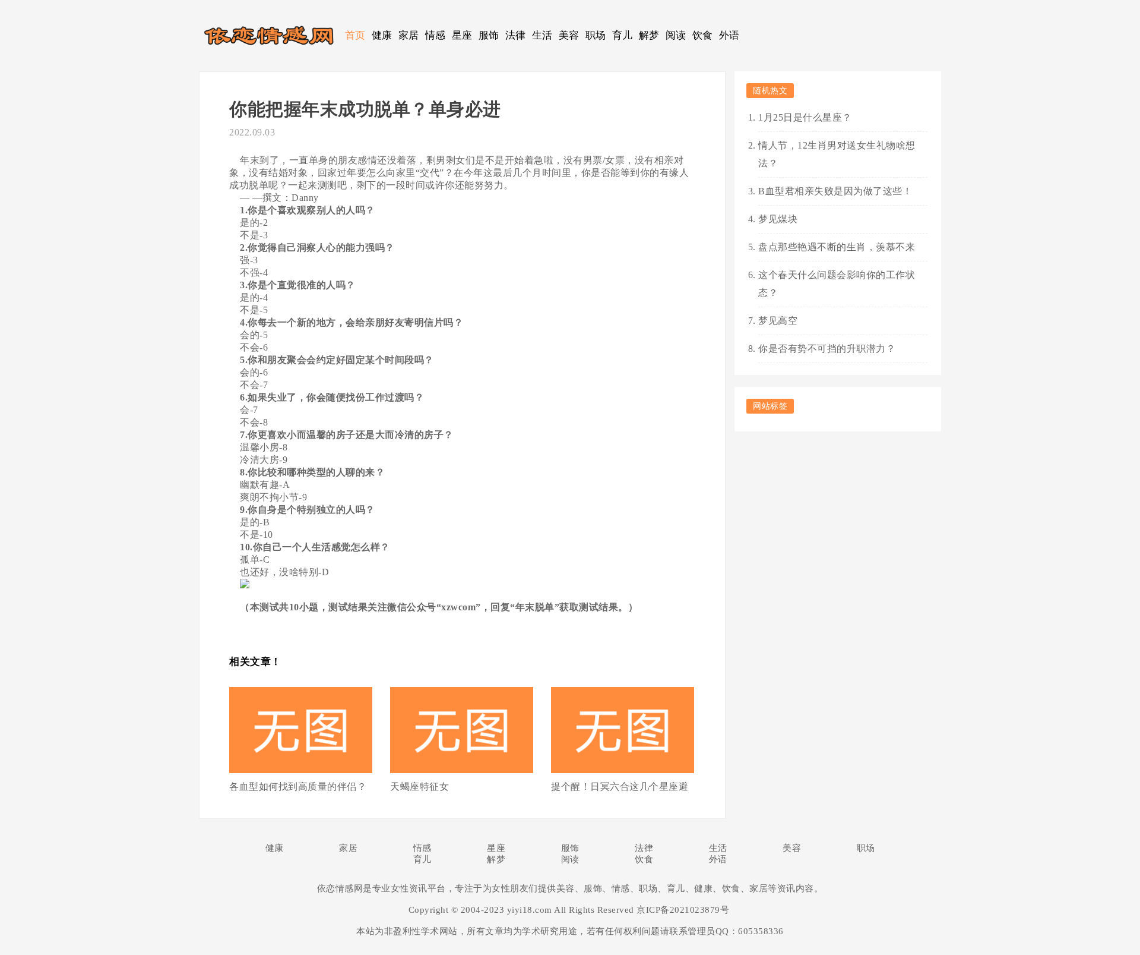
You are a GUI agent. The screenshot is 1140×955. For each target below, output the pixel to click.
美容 (569, 35)
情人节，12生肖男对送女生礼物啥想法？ (837, 154)
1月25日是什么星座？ (805, 117)
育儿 (622, 35)
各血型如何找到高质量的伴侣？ (297, 786)
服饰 (489, 35)
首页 (355, 35)
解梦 (649, 35)
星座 (462, 35)
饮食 (702, 35)
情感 (435, 35)
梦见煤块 (777, 219)
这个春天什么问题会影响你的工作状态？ (836, 284)
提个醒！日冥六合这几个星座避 (619, 786)
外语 (729, 35)
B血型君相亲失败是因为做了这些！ (835, 191)
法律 (515, 35)
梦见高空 (777, 321)
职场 (595, 35)
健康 (382, 35)
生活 (542, 35)
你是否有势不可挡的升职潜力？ (826, 348)
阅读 (676, 35)
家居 (408, 35)
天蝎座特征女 (419, 786)
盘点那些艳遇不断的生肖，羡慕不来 (836, 247)
